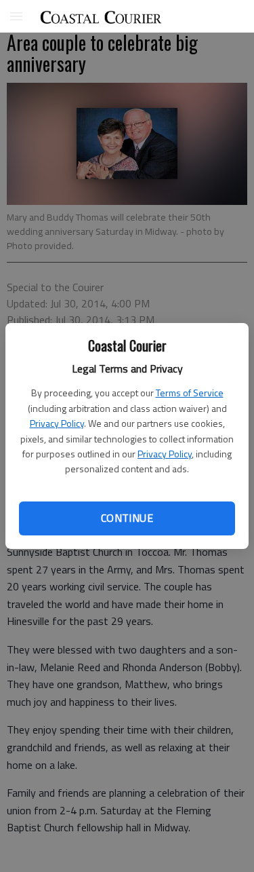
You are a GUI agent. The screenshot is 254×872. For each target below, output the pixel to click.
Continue (127, 518)
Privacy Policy (57, 423)
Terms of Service (190, 392)
